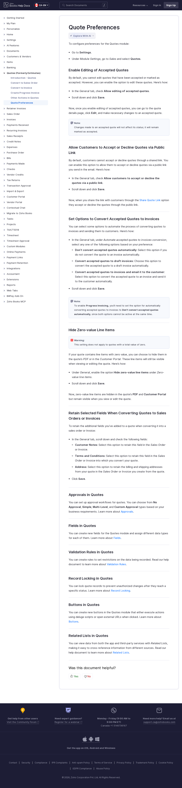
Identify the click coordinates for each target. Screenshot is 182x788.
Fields (117, 538)
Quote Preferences (22, 102)
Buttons (73, 621)
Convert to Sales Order (24, 82)
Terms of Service (103, 762)
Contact (13, 762)
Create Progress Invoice (25, 92)
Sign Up (171, 5)
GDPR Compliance (82, 768)
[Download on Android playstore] (84, 740)
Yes (75, 676)
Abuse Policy (103, 768)
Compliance (41, 762)
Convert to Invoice (21, 87)
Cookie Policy (166, 762)
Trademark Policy (145, 762)
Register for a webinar (67, 722)
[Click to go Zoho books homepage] (10, 5)
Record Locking (120, 590)
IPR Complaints (60, 762)
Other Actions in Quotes (25, 97)
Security (26, 762)
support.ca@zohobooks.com (159, 722)
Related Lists (121, 652)
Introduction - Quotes (23, 77)
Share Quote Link (150, 200)
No (89, 676)
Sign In (157, 5)
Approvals (127, 511)
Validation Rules (116, 564)
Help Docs (24, 5)
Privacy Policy (124, 762)
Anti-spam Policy (81, 762)
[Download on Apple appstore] (91, 740)
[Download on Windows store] (97, 740)
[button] (40, 5)
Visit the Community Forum (22, 722)
